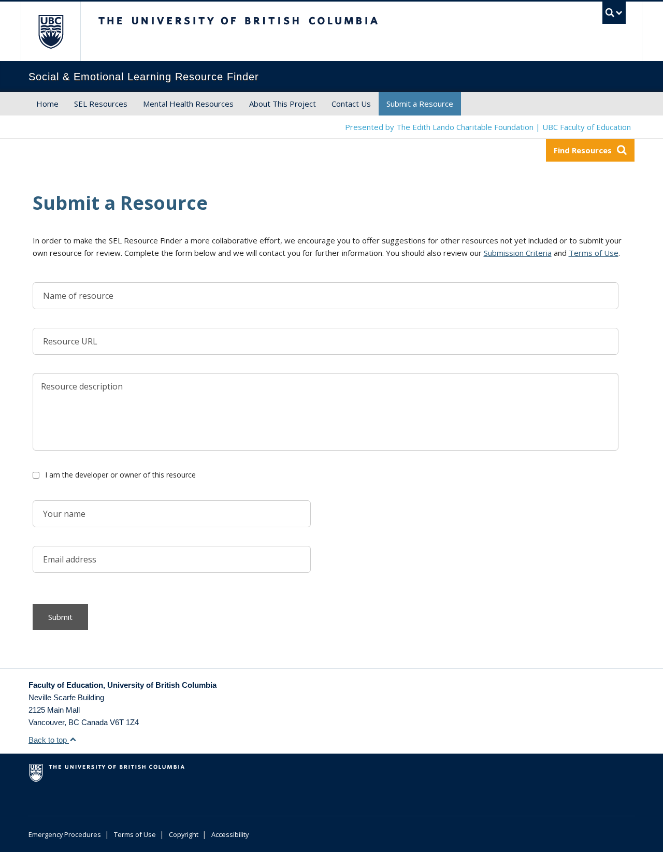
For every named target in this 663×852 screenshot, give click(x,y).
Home (47, 103)
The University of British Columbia (50, 31)
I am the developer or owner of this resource (120, 475)
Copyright (183, 834)
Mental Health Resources (188, 103)
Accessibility (230, 834)
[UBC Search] (614, 13)
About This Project (282, 103)
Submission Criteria (518, 253)
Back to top (48, 739)
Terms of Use (593, 253)
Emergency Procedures (64, 834)
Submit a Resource (419, 103)
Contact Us (351, 103)
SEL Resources (100, 103)
